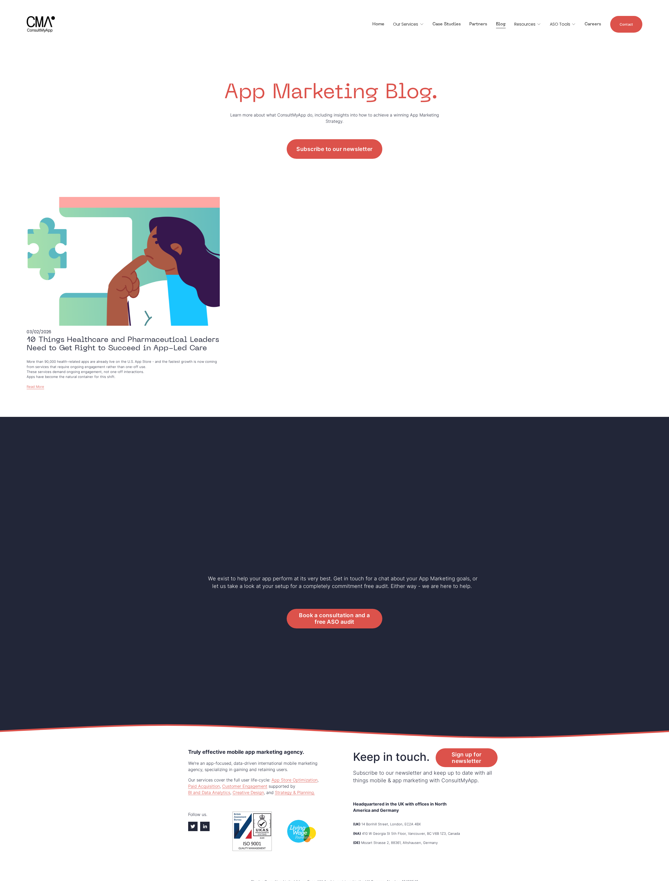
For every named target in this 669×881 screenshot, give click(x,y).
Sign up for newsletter (467, 757)
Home (378, 24)
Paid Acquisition (204, 786)
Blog (501, 24)
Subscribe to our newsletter (334, 149)
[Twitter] (193, 826)
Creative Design (248, 792)
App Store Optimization (295, 780)
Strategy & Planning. (295, 792)
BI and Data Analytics (209, 792)
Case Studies (446, 24)
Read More (35, 386)
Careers (593, 24)
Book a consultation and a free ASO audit (334, 618)
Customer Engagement (244, 786)
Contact (626, 24)
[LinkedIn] (205, 826)
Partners (478, 24)
